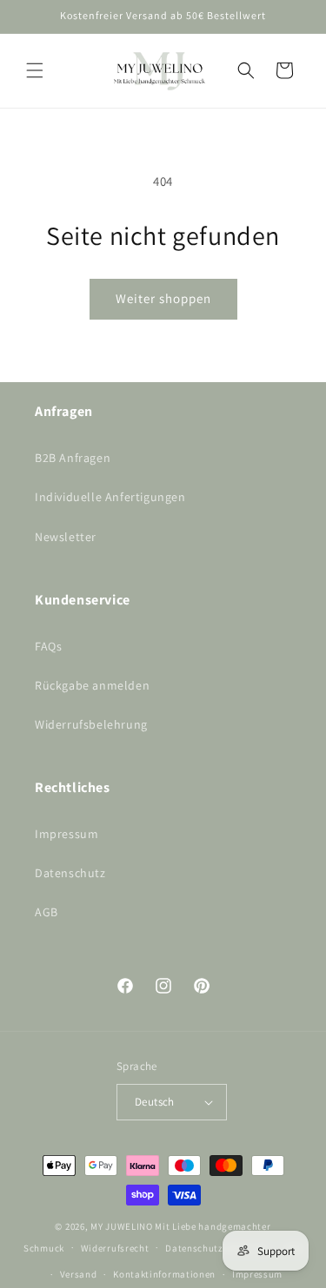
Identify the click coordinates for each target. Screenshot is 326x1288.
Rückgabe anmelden (92, 685)
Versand (78, 1274)
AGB (46, 912)
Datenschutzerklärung (216, 1248)
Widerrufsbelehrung (91, 724)
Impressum (66, 834)
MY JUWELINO (121, 1226)
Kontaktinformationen (164, 1274)
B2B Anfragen (72, 458)
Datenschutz (70, 873)
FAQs (48, 646)
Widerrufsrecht (115, 1248)
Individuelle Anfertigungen (110, 497)
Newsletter (65, 537)
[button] (35, 70)
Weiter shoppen (163, 298)
